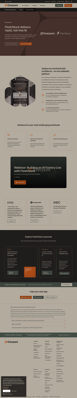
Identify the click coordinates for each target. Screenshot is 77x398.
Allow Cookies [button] (6, 391)
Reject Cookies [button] (14, 391)
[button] (7, 394)
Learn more (5, 387)
